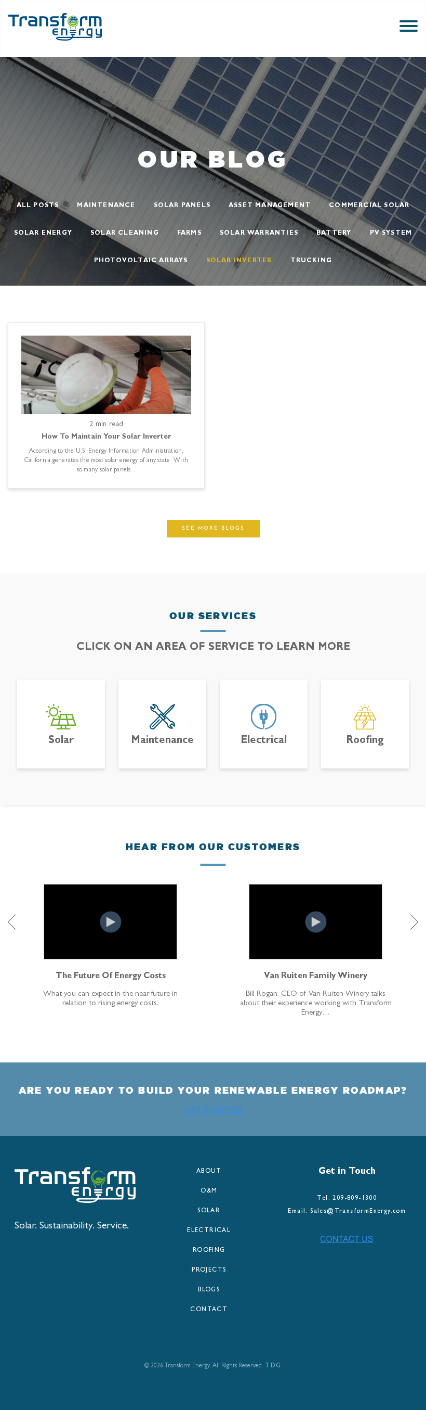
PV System (391, 233)
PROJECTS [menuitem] (209, 1270)
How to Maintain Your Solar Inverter (106, 437)
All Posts (38, 206)
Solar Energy (43, 233)
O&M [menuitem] (209, 1191)
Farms (189, 233)
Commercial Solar (369, 206)
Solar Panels (182, 206)
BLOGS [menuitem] (209, 1290)
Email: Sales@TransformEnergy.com (347, 1212)
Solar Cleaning (124, 233)
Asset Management (270, 206)
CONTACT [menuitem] (209, 1310)
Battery (333, 233)
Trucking (311, 261)
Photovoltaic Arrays (141, 261)
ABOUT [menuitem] (209, 1172)
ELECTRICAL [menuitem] (209, 1231)
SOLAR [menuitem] (208, 1211)
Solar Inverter (239, 261)
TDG (273, 1366)
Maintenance (106, 206)
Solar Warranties (259, 233)
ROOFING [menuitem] (209, 1251)
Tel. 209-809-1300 (347, 1199)
